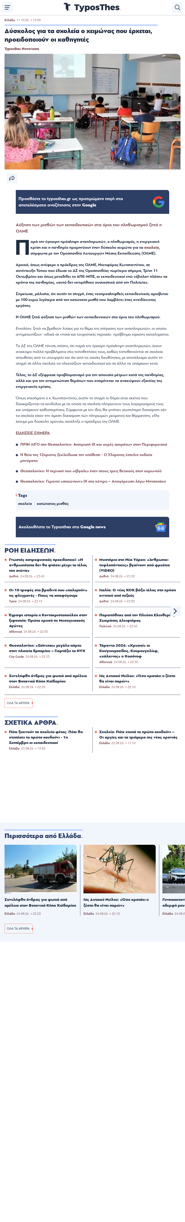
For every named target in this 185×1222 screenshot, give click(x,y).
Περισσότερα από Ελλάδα (43, 835)
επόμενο (175, 611)
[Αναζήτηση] (177, 7)
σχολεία (151, 247)
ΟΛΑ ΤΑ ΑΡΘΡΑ (18, 703)
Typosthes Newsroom (22, 48)
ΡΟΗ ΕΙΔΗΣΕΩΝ (29, 550)
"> (70, 202)
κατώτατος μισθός (53, 503)
